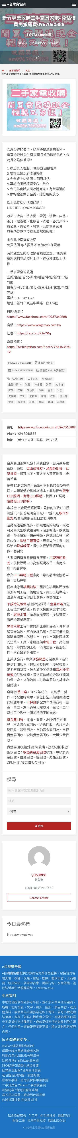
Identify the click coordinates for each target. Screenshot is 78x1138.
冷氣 (48, 384)
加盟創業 (28, 1090)
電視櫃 (21, 402)
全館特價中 (14, 384)
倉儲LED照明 (32, 496)
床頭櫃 (30, 390)
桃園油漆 (29, 587)
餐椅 (50, 402)
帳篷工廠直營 (30, 541)
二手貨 (32, 1085)
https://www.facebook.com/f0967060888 (37, 317)
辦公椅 (63, 396)
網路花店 (64, 1115)
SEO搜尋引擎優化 (14, 1065)
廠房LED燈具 (57, 1120)
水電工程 (49, 642)
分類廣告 (33, 1055)
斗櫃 (41, 390)
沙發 (59, 390)
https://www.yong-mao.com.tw (39, 325)
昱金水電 (13, 626)
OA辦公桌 (18, 378)
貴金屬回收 (15, 719)
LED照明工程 (23, 575)
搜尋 (40, 826)
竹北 (22, 396)
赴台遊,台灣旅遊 (13, 1075)
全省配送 (47, 378)
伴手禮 (37, 1080)
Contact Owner (39, 897)
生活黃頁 (34, 1070)
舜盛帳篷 (23, 546)
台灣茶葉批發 (11, 1100)
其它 (24, 42)
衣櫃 (53, 396)
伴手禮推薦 (48, 1115)
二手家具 (33, 378)
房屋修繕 (8, 1051)
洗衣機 (12, 396)
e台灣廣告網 (16, 4)
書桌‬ (50, 390)
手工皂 (22, 692)
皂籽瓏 (31, 702)
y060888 (39, 875)
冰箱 (27, 384)
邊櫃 (10, 402)
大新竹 (59, 384)
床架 (20, 390)
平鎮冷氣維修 (16, 604)
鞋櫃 (31, 402)
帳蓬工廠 (19, 1120)
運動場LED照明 (18, 501)
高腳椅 (61, 402)
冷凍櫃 (38, 384)
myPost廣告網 (12, 1046)
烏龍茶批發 (54, 468)
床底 (10, 390)
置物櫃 (33, 396)
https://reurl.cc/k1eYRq (34, 333)
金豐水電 (56, 604)
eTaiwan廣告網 (28, 1061)
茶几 (43, 396)
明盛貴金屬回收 (34, 752)
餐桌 (41, 402)
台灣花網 (39, 1095)
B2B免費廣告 (17, 1115)
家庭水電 (19, 614)
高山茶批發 (34, 468)
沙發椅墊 (39, 659)
